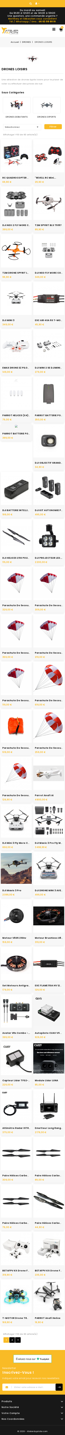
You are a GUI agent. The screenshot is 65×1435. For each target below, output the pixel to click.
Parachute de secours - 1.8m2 (21, 795)
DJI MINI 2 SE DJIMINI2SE (50, 367)
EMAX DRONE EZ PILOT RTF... (19, 367)
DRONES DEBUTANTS (17, 116)
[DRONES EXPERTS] (47, 105)
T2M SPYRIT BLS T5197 (48, 225)
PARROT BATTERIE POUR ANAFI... (21, 433)
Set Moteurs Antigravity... (18, 985)
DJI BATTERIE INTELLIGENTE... (20, 510)
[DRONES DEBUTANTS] (17, 105)
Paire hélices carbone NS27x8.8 (22, 1175)
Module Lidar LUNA (46, 1080)
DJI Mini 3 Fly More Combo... (19, 843)
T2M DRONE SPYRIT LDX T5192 (20, 272)
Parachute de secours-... (18, 700)
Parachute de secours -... (18, 605)
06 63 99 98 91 (47, 21)
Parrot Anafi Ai (44, 795)
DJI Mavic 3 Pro (11, 890)
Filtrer (53, 126)
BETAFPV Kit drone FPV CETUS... (21, 1270)
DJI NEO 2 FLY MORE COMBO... (20, 225)
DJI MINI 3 (8, 320)
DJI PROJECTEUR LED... (48, 557)
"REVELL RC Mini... (45, 177)
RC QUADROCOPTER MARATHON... (22, 177)
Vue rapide (13, 151)
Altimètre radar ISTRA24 (18, 1128)
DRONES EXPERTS (46, 116)
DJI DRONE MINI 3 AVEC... (50, 890)
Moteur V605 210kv (14, 937)
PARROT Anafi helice (48, 1318)
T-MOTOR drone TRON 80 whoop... (24, 1318)
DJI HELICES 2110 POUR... (16, 557)
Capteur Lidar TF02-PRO (17, 1080)
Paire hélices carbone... (17, 1223)
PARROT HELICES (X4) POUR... (20, 415)
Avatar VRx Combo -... (16, 1033)
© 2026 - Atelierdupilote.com (32, 1431)
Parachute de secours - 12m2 (21, 747)
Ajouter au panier (20, 161)
